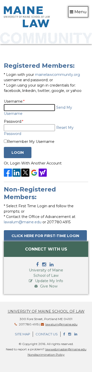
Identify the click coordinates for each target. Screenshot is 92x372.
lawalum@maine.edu (22, 222)
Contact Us (47, 334)
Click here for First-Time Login (45, 235)
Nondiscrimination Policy (46, 354)
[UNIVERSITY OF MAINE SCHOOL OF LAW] (27, 16)
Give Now (48, 286)
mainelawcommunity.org (57, 74)
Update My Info (49, 281)
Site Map (22, 334)
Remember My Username (30, 141)
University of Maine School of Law (46, 311)
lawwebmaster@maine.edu (65, 349)
